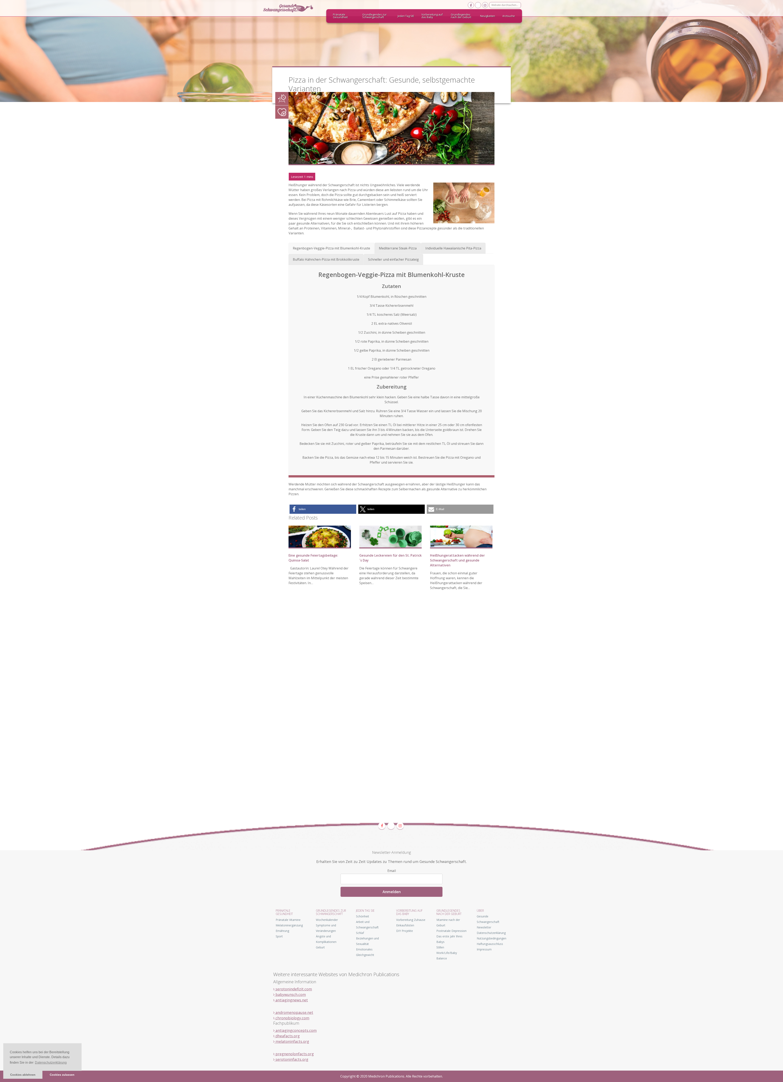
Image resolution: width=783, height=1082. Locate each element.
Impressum (484, 949)
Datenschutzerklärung (491, 933)
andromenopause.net (293, 1012)
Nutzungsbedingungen (491, 938)
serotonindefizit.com (293, 989)
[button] (323, 509)
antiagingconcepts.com (295, 1030)
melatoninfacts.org (291, 1041)
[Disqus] (391, 656)
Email (391, 870)
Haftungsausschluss (490, 944)
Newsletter (484, 927)
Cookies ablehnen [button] (22, 1074)
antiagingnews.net (291, 1000)
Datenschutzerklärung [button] (51, 1062)
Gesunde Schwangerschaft (291, 8)
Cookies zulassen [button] (62, 1074)
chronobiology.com (291, 1018)
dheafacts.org (287, 1035)
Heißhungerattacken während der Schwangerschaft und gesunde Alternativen (457, 560)
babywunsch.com (290, 994)
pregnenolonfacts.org (294, 1053)
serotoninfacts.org (291, 1059)
